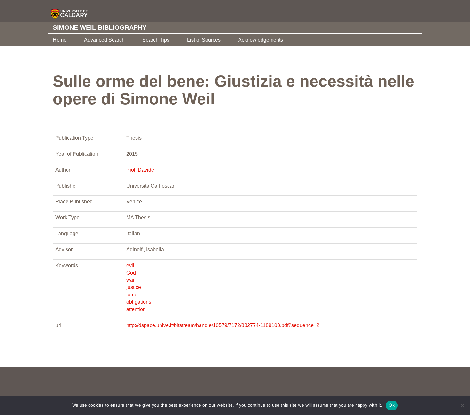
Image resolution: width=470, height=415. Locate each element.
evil (130, 265)
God (131, 273)
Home (60, 40)
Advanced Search (104, 40)
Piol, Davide (140, 170)
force (131, 294)
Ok (392, 405)
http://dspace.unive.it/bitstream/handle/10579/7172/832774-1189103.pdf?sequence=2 (222, 325)
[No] (462, 405)
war (130, 280)
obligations (138, 302)
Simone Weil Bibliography (99, 27)
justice (133, 287)
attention (136, 309)
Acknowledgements (260, 40)
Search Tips (155, 40)
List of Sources (204, 40)
